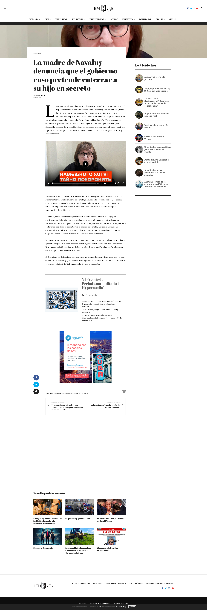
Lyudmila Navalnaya (70, 393)
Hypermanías (145, 19)
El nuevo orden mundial (43, 548)
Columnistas (61, 19)
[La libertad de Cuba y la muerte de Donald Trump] (111, 507)
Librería (172, 19)
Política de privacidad (81, 583)
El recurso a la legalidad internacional (107, 549)
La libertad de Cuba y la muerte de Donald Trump (110, 519)
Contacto (122, 583)
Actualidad (34, 19)
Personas (37, 53)
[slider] (74, 183)
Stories (159, 19)
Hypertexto (77, 19)
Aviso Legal (97, 583)
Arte (47, 19)
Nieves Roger (40, 95)
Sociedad (113, 19)
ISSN (130, 583)
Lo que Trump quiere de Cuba (77, 518)
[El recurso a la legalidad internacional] (111, 536)
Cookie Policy (120, 607)
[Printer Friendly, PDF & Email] (124, 390)
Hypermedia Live (96, 19)
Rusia (86, 393)
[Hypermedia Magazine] (103, 8)
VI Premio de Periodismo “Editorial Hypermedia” (100, 283)
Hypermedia (91, 295)
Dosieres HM (127, 19)
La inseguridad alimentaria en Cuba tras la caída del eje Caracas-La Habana (78, 550)
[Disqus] (79, 451)
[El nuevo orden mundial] (47, 536)
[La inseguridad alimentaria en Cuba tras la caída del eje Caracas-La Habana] (79, 536)
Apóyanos (139, 583)
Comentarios (110, 583)
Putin (80, 393)
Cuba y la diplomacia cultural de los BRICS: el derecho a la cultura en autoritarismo (47, 520)
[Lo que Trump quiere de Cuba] (79, 507)
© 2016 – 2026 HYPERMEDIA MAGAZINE (160, 583)
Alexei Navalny (56, 393)
